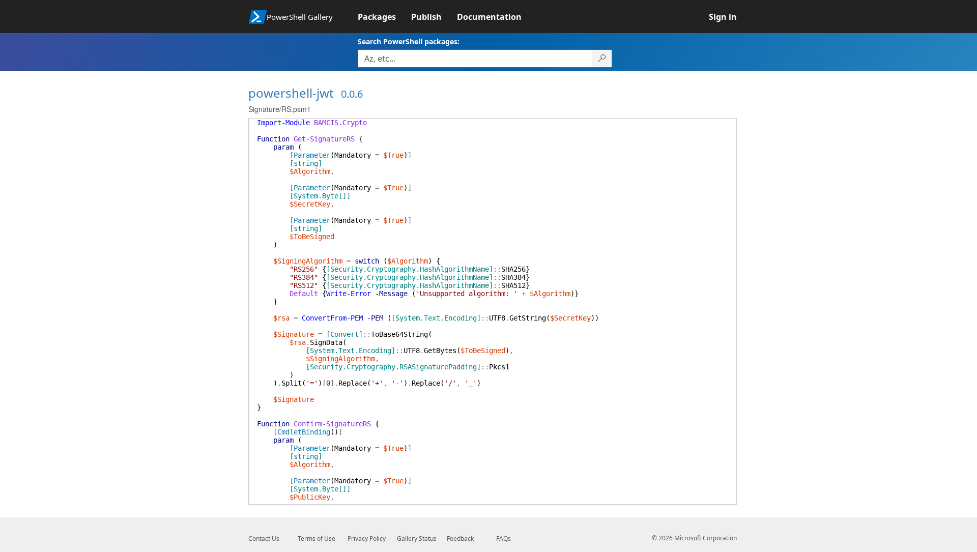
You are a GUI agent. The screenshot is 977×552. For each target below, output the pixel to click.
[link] (384, 17)
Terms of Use (316, 538)
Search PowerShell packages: (408, 41)
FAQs (503, 538)
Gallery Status (417, 538)
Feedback (460, 538)
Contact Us (263, 538)
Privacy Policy (367, 538)
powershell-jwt (291, 92)
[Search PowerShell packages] (602, 58)
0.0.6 (352, 94)
